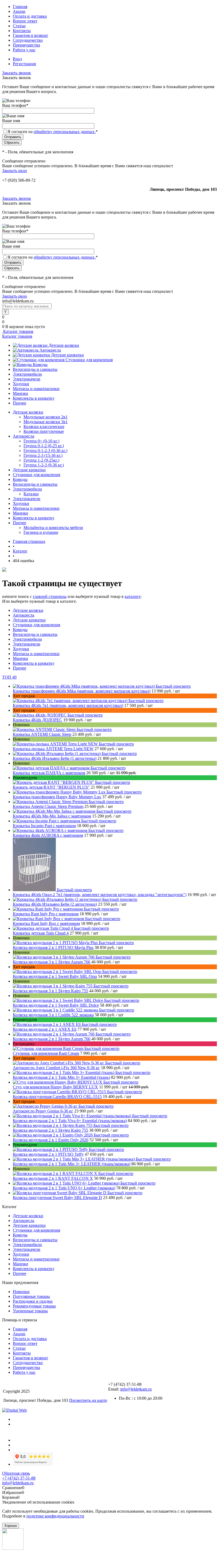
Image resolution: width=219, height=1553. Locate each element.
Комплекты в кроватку (33, 398)
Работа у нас (24, 50)
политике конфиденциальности (55, 1516)
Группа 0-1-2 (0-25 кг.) (44, 445)
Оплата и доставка (30, 16)
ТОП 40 (9, 677)
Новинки (21, 1291)
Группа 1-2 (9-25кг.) (41, 460)
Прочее (19, 403)
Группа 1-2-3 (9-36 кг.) (44, 465)
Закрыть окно (14, 170)
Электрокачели (26, 379)
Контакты (22, 30)
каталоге (132, 596)
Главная (20, 6)
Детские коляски (64, 345)
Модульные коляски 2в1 (46, 417)
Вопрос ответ (25, 21)
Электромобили (27, 374)
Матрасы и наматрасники (36, 388)
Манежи (20, 393)
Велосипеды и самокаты (35, 369)
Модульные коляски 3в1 (46, 421)
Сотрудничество (28, 40)
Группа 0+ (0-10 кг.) (41, 441)
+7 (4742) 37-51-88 (19, 1478)
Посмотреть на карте (88, 1400)
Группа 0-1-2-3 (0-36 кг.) (45, 450)
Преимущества (26, 45)
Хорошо (10, 1526)
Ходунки (21, 384)
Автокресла (50, 350)
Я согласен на (52, 131)
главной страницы (50, 596)
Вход (17, 59)
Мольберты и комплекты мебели (53, 527)
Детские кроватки (67, 355)
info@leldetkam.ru (136, 1389)
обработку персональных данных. (65, 131)
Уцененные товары (30, 1311)
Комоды (40, 364)
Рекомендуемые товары (34, 1306)
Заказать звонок (16, 73)
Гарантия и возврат (30, 35)
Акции (19, 11)
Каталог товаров (17, 331)
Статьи (19, 26)
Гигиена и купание (41, 532)
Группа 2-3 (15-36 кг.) (43, 455)
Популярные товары (31, 1296)
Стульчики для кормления (89, 359)
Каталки (31, 494)
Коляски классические (44, 426)
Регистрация (24, 63)
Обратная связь (16, 1473)
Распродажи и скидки (33, 1301)
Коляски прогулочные (44, 431)
